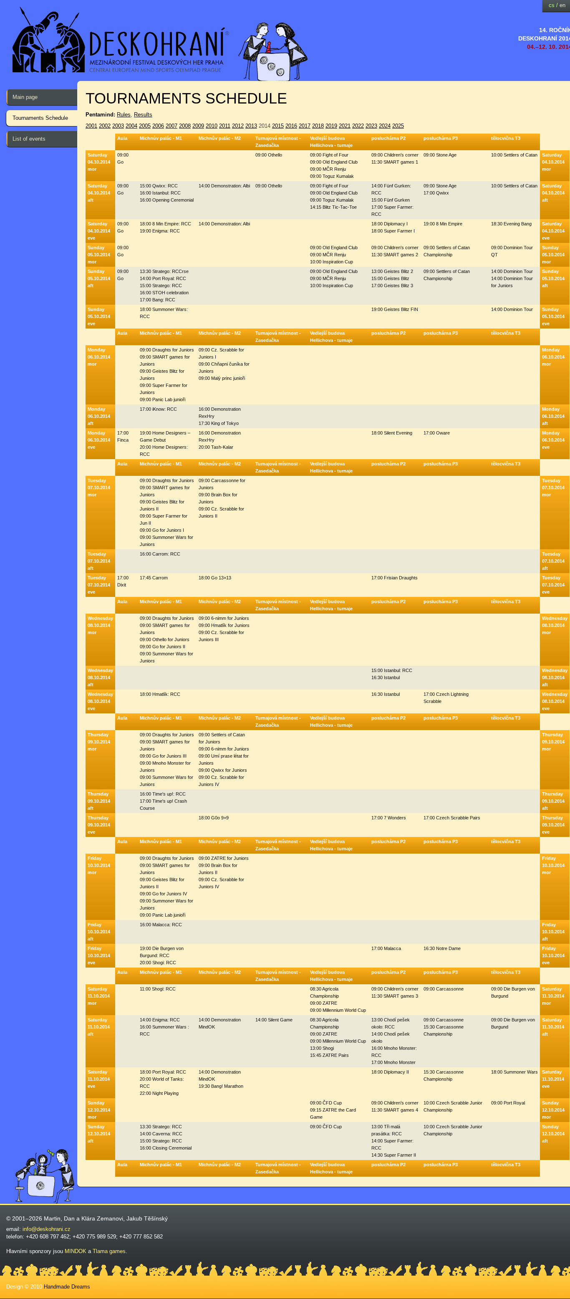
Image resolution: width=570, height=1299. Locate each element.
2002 (105, 126)
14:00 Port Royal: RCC (163, 278)
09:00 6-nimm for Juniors (224, 618)
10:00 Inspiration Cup (331, 261)
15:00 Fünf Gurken (390, 199)
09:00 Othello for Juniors (164, 639)
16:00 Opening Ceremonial (167, 199)
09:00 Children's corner (395, 154)
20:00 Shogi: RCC (158, 962)
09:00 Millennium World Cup (338, 1010)
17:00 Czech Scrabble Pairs (452, 817)
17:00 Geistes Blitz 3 (392, 285)
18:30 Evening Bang (511, 223)
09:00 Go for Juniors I (162, 530)
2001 (91, 126)
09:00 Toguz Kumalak (332, 176)
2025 (398, 126)
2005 (145, 126)
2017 (304, 126)
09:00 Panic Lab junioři (162, 399)
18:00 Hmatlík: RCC (160, 694)
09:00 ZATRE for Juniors (224, 858)
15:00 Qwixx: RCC (159, 185)
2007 (171, 126)
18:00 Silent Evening (391, 432)
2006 (158, 126)
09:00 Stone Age (440, 154)
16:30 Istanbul (385, 677)
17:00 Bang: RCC (157, 299)
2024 (385, 126)
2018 (318, 126)
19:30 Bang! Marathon (221, 1086)
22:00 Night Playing (159, 1093)
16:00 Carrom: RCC (160, 553)
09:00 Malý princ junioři (222, 378)
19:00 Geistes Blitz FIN (394, 309)
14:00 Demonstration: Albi (224, 185)
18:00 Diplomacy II (390, 1071)
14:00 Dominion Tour (512, 271)
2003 (118, 126)
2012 (238, 126)
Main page (25, 97)
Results (143, 114)
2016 (291, 126)
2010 (211, 126)
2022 (358, 126)
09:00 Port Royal (508, 1102)
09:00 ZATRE (323, 1003)
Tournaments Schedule (40, 118)
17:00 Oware (437, 432)
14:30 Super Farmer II (393, 1154)
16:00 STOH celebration (164, 292)
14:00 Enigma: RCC (160, 1019)
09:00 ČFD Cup (326, 1102)
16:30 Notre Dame (442, 948)
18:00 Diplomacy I (389, 223)
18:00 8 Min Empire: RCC (165, 223)
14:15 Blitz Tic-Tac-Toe (333, 207)
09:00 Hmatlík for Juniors (224, 625)
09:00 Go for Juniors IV (163, 893)
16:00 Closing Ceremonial (166, 1147)
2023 (371, 126)
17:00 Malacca (386, 948)
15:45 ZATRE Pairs (329, 1055)
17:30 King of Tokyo (219, 423)
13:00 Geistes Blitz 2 (392, 271)
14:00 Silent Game (274, 1019)
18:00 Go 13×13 (215, 577)
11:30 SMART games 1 (394, 161)
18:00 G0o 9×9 (214, 817)
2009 (198, 126)
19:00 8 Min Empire (443, 223)
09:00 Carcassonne (444, 988)
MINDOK (75, 1251)
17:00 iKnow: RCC (158, 409)
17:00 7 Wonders (388, 817)
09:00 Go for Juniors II (162, 646)
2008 (185, 126)
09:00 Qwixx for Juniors (223, 770)
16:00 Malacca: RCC (161, 924)
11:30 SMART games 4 (394, 1109)
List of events (29, 139)
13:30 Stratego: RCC (161, 1126)
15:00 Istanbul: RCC (391, 670)
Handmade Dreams (67, 1287)
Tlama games (109, 1251)
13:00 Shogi (322, 1048)
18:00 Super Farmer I (393, 230)
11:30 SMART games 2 (394, 254)
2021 (345, 126)
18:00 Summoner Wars (514, 1071)
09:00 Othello (268, 154)
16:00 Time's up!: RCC (163, 793)
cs (552, 5)
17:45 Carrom (154, 577)
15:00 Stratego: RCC (161, 285)
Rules (124, 114)
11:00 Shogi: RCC (158, 988)
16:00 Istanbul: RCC (160, 192)
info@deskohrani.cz (47, 1229)
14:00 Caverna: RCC (161, 1133)
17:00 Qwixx (436, 192)
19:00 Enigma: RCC (160, 230)
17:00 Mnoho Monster (393, 1062)
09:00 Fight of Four (329, 154)
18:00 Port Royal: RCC (163, 1071)
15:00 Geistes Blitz (390, 278)
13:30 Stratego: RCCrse (164, 271)
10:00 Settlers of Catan (514, 154)
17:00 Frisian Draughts (394, 577)
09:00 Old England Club (334, 161)
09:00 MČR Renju (328, 169)
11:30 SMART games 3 (394, 995)
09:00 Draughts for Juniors (167, 349)
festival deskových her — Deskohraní (121, 40)
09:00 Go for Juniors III (163, 755)
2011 (224, 126)
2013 (251, 126)
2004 (131, 126)
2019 (331, 126)
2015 (278, 126)
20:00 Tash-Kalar (216, 447)
